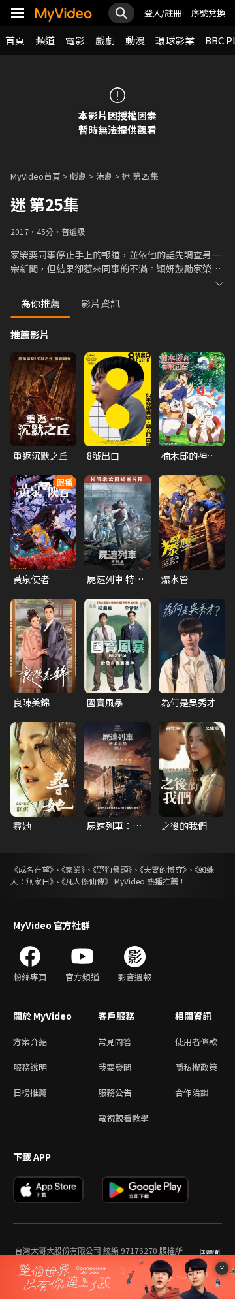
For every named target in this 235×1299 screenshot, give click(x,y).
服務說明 (30, 1067)
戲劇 (105, 40)
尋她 (22, 825)
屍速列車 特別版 (115, 579)
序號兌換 (208, 13)
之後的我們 (184, 825)
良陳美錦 (31, 702)
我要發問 (115, 1067)
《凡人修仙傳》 (86, 880)
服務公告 (115, 1092)
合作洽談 (192, 1092)
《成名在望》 (32, 869)
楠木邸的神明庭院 (188, 455)
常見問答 (115, 1041)
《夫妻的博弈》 (163, 869)
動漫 (135, 40)
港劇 (104, 176)
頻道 (45, 40)
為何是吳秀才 (188, 702)
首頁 (15, 40)
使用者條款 (196, 1041)
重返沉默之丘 (40, 455)
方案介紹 (30, 1041)
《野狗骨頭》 (112, 869)
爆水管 (175, 579)
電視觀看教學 (123, 1118)
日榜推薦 (30, 1092)
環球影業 (175, 40)
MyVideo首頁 (35, 176)
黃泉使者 (31, 579)
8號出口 (103, 455)
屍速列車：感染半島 (114, 825)
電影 (75, 40)
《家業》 (73, 869)
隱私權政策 (196, 1067)
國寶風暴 (105, 702)
